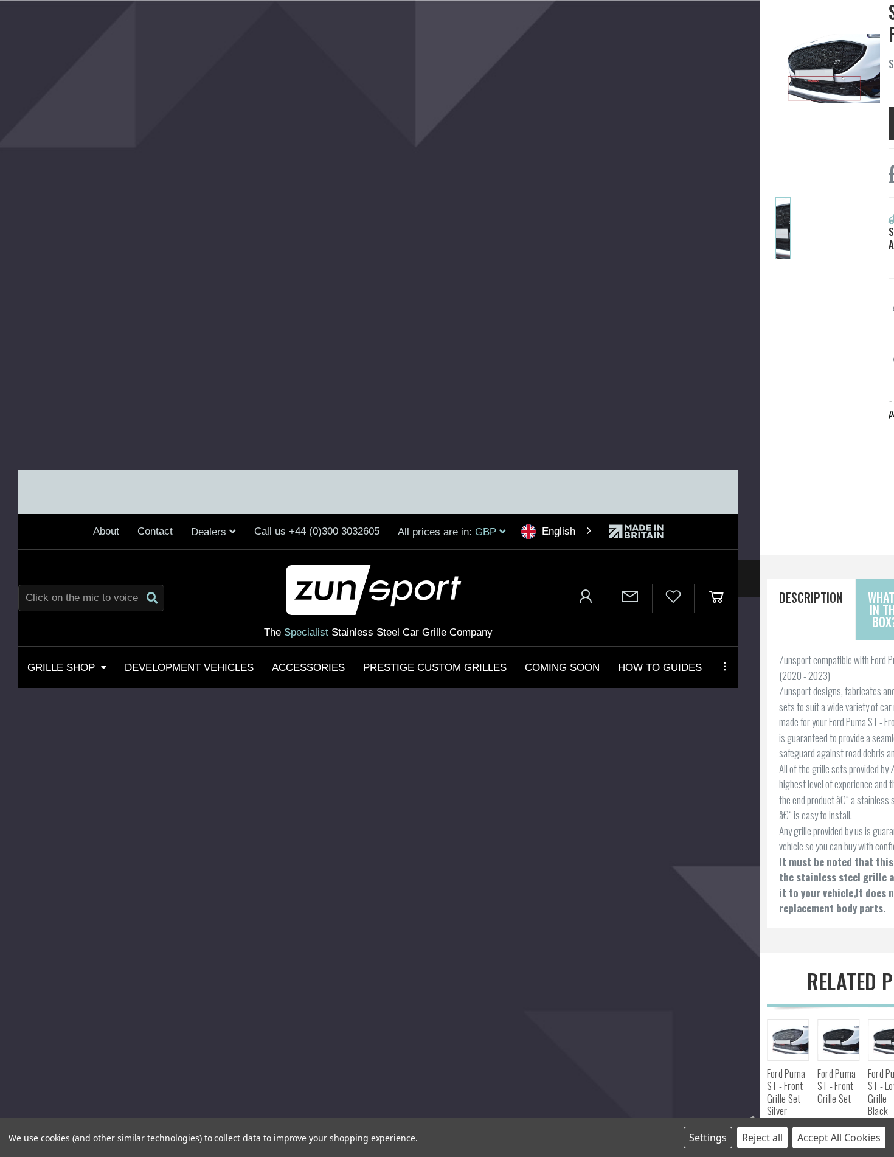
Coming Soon (562, 667)
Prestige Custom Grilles (435, 667)
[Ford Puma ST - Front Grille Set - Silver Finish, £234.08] (788, 1040)
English (558, 531)
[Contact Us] (630, 598)
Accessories (308, 667)
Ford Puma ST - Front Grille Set (836, 1086)
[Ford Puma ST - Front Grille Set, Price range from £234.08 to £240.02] (838, 1040)
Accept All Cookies (839, 1137)
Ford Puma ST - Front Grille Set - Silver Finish (786, 1099)
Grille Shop (61, 667)
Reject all (762, 1137)
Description (811, 597)
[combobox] (557, 531)
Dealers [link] (210, 532)
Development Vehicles (189, 667)
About (106, 531)
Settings (708, 1137)
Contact (155, 531)
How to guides (660, 667)
